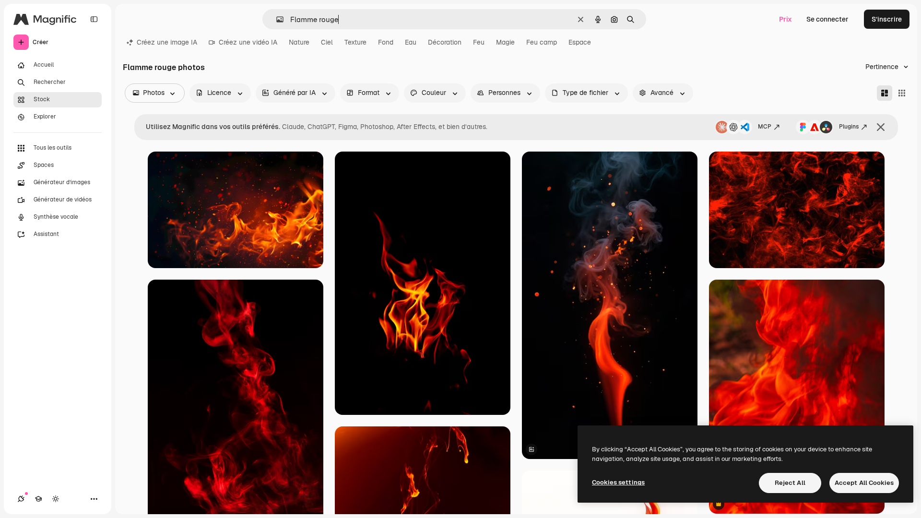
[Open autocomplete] (276, 19)
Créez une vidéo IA (248, 42)
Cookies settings (618, 482)
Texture (355, 42)
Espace (579, 42)
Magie (505, 42)
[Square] (901, 93)
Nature (299, 42)
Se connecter (827, 19)
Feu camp (541, 42)
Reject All (790, 483)
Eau (410, 42)
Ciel (327, 42)
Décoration (444, 42)
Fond (385, 42)
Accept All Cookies (864, 483)
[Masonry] (884, 93)
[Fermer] (880, 127)
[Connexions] (21, 498)
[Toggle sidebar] (94, 19)
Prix (785, 19)
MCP (764, 126)
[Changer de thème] (55, 498)
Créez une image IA (167, 42)
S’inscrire (887, 19)
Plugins (849, 126)
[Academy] (38, 498)
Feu (478, 42)
